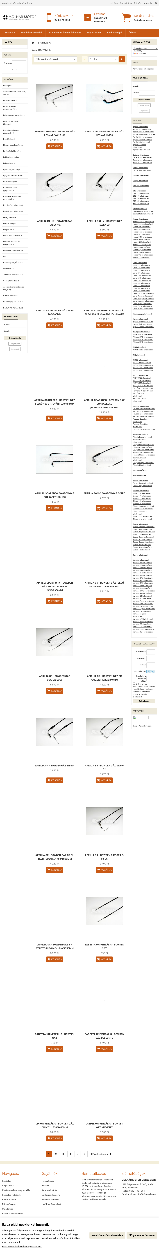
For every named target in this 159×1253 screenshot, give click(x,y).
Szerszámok (8, 269)
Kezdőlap (10, 32)
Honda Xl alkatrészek (141, 258)
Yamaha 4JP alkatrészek (142, 593)
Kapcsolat (148, 3)
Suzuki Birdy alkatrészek (142, 529)
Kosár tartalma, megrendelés (16, 1190)
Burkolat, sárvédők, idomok (11, 122)
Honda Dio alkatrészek (141, 227)
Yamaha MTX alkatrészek (143, 619)
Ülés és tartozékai (10, 296)
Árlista (132, 32)
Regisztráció (126, 3)
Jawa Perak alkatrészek (142, 304)
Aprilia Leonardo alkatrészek (144, 134)
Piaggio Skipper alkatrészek (144, 455)
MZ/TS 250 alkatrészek (142, 383)
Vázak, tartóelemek (11, 281)
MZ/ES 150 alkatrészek (142, 363)
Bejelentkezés (15, 338)
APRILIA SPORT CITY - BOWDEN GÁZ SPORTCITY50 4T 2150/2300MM (54, 586)
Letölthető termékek (51, 1204)
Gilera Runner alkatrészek (143, 211)
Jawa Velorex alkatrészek (143, 309)
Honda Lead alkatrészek (142, 232)
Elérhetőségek (114, 32)
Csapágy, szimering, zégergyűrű (11, 131)
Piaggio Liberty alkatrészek (143, 445)
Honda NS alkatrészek (141, 240)
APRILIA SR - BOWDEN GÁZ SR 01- (54, 765)
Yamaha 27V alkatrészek (142, 565)
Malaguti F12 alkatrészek (143, 337)
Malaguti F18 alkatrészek (143, 342)
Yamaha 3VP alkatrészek (142, 581)
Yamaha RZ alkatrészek (142, 627)
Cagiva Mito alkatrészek (142, 170)
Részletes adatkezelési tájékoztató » (22, 1246)
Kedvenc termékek (50, 1199)
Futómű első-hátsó (12, 151)
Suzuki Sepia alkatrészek (142, 547)
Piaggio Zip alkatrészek (142, 465)
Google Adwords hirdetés (142, 726)
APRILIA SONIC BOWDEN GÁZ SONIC (104, 493)
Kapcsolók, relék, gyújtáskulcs (10, 188)
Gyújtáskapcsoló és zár (13, 175)
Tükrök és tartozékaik (13, 275)
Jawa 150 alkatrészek (141, 268)
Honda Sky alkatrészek (142, 250)
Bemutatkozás (9, 1199)
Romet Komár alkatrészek (143, 483)
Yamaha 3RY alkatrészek (142, 578)
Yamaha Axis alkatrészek (143, 604)
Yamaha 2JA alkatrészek (142, 568)
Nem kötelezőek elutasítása (107, 1235)
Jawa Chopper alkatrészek (143, 296)
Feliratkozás (144, 701)
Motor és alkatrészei (12, 236)
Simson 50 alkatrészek (142, 493)
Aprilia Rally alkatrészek (142, 137)
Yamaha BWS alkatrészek (143, 606)
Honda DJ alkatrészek (141, 229)
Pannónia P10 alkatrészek (143, 388)
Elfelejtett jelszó (15, 344)
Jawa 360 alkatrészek (141, 288)
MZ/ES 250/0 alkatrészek (143, 365)
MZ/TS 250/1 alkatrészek (143, 386)
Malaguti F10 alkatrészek (143, 334)
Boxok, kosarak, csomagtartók (10, 107)
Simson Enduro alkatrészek (143, 506)
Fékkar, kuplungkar (12, 157)
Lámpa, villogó (10, 223)
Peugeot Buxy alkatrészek (143, 411)
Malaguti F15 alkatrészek (143, 340)
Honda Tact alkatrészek (142, 252)
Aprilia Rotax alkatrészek (142, 140)
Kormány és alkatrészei (13, 211)
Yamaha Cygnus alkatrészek (144, 609)
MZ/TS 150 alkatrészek (142, 381)
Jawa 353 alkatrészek (141, 286)
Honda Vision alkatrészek (143, 255)
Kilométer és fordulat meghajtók (12, 197)
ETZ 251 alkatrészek (141, 201)
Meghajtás (8, 229)
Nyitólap (114, 3)
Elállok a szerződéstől (12, 1213)
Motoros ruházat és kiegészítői (11, 243)
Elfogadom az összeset (142, 1235)
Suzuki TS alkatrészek (141, 550)
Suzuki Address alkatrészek (143, 527)
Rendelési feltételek (31, 32)
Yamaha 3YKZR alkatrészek (144, 591)
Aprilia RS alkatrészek (141, 142)
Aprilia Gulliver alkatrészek (143, 132)
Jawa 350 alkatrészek (141, 283)
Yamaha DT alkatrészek (142, 611)
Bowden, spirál (10, 100)
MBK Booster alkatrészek (143, 350)
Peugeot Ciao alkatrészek (143, 414)
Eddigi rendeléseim (51, 1195)
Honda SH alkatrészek (141, 247)
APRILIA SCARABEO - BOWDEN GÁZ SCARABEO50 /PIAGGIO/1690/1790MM (104, 404)
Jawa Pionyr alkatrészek (142, 306)
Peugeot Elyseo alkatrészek (143, 417)
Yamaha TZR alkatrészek (143, 632)
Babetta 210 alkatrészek (142, 160)
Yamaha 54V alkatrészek (142, 596)
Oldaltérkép (7, 1209)
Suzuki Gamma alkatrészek (143, 537)
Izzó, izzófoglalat (10, 181)
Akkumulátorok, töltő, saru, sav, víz (14, 92)
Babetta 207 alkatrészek (142, 157)
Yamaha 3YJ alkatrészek (142, 586)
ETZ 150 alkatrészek (141, 196)
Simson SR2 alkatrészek (142, 516)
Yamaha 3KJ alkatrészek (142, 576)
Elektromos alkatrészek (13, 145)
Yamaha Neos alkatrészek (143, 622)
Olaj (5, 256)
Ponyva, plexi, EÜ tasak (13, 263)
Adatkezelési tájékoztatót (143, 687)
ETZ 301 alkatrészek (141, 204)
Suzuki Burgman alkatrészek (144, 532)
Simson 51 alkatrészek (142, 496)
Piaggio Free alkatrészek (142, 437)
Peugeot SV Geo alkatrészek (144, 429)
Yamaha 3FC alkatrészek (142, 573)
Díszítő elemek (9, 139)
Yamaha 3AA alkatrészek (142, 570)
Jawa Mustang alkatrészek (143, 301)
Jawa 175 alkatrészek (141, 270)
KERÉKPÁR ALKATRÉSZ (13, 308)
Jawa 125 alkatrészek (141, 265)
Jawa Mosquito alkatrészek (143, 299)
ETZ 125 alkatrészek (141, 193)
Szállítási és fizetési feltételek (65, 32)
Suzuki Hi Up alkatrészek (142, 540)
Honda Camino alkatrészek (143, 222)
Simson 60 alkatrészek (142, 501)
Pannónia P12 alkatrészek (143, 391)
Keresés (15, 70)
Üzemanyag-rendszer (13, 302)
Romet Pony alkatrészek (142, 486)
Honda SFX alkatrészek (142, 245)
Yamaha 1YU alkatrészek (142, 563)
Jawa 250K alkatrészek (142, 275)
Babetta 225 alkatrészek (142, 163)
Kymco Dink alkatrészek (142, 324)
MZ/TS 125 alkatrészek (142, 378)
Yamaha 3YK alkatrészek (142, 588)
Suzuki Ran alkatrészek (142, 545)
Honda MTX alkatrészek (142, 237)
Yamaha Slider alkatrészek (143, 629)
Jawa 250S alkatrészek (142, 281)
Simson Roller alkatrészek (143, 509)
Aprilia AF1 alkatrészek (142, 129)
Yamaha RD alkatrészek (142, 624)
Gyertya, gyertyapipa (11, 169)
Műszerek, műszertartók (13, 250)
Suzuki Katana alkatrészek (143, 542)
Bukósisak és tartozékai (14, 115)
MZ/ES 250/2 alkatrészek (143, 370)
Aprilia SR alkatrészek (141, 150)
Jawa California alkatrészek (143, 293)
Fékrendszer (9, 163)
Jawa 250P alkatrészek (142, 278)
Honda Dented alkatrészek (143, 224)
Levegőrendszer (9, 217)
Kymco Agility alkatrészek (143, 322)
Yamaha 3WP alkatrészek (143, 583)
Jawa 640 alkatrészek (141, 291)
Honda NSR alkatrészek (142, 242)
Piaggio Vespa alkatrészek (143, 463)
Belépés (137, 3)
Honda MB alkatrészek (142, 234)
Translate (142, 53)
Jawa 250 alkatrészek (141, 273)
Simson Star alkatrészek (142, 519)
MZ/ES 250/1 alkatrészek (143, 368)
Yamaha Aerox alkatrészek (143, 601)
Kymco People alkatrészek (143, 327)
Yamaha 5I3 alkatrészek (142, 599)
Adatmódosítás (49, 1190)
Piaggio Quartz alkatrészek (143, 450)
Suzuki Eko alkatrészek (142, 534)
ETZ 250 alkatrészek (141, 199)
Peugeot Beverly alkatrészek (144, 409)
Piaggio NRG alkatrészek (142, 447)
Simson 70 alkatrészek (142, 504)
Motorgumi (8, 85)
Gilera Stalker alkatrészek (143, 214)
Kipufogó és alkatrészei (13, 205)
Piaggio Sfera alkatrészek (143, 452)
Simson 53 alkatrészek (142, 499)
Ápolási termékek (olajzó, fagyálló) (13, 288)
